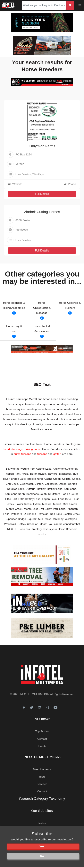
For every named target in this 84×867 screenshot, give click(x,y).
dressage (17, 449)
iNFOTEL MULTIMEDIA (34, 694)
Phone (72, 184)
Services (42, 784)
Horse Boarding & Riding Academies (14, 305)
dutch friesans (22, 453)
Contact (42, 738)
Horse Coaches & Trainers (70, 305)
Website (17, 184)
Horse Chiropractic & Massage (42, 307)
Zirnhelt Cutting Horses (42, 212)
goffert (57, 453)
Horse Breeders (23, 174)
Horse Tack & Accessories (42, 328)
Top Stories (42, 731)
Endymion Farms (42, 146)
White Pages (38, 174)
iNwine (42, 823)
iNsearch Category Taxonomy (42, 798)
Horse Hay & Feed (14, 328)
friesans (42, 453)
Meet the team (42, 769)
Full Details (42, 193)
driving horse (33, 449)
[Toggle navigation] (82, 5)
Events (42, 746)
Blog (42, 776)
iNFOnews (42, 719)
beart (7, 449)
